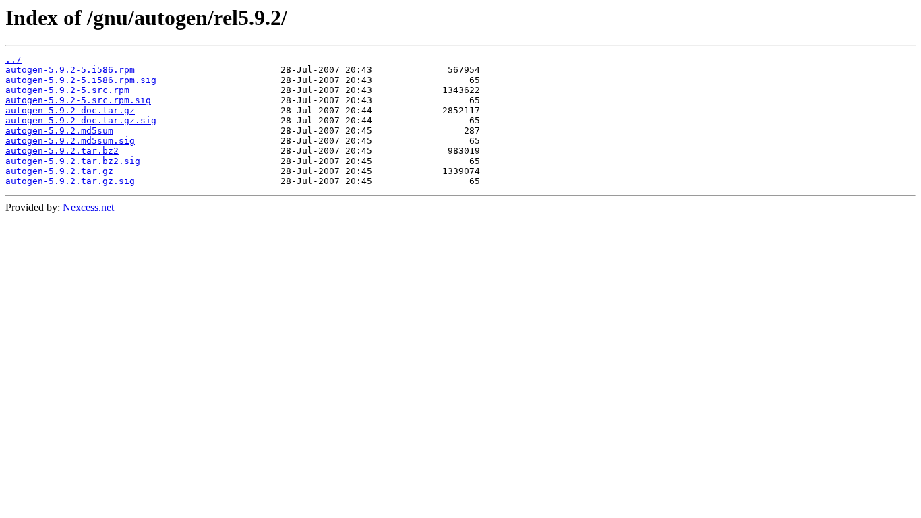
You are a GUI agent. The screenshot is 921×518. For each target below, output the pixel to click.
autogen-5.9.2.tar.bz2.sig (72, 161)
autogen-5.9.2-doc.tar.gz (70, 110)
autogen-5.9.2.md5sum (59, 130)
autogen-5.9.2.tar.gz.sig (70, 181)
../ (13, 60)
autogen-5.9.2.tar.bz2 (62, 151)
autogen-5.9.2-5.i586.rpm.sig (80, 80)
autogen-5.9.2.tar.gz (59, 171)
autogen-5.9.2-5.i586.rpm (70, 70)
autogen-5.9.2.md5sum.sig (70, 141)
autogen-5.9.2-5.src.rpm (67, 90)
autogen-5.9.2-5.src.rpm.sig (78, 100)
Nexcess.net (88, 207)
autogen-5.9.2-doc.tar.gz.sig (80, 120)
